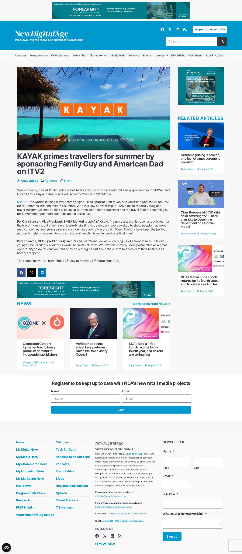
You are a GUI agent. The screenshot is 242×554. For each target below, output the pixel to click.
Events (147, 55)
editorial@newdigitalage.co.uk (110, 496)
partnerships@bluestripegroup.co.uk (113, 506)
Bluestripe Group (134, 453)
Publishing (79, 55)
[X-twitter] (170, 29)
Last (196, 467)
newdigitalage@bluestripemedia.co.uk (127, 513)
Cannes (159, 55)
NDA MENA (178, 55)
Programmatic (39, 55)
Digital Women (98, 55)
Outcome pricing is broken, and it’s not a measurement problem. (200, 158)
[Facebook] (162, 29)
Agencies (21, 55)
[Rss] (185, 29)
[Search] (222, 41)
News (68, 181)
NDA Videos (195, 55)
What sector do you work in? (185, 513)
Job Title (170, 494)
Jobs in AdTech (214, 55)
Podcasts (134, 55)
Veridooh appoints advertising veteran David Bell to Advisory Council (92, 349)
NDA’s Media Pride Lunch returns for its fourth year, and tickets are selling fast (146, 349)
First (166, 467)
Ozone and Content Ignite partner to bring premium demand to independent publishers (40, 349)
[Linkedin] (177, 29)
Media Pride (117, 55)
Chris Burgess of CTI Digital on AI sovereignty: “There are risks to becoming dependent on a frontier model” (200, 219)
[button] (21, 272)
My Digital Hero (60, 55)
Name (55, 391)
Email (126, 391)
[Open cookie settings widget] (6, 547)
